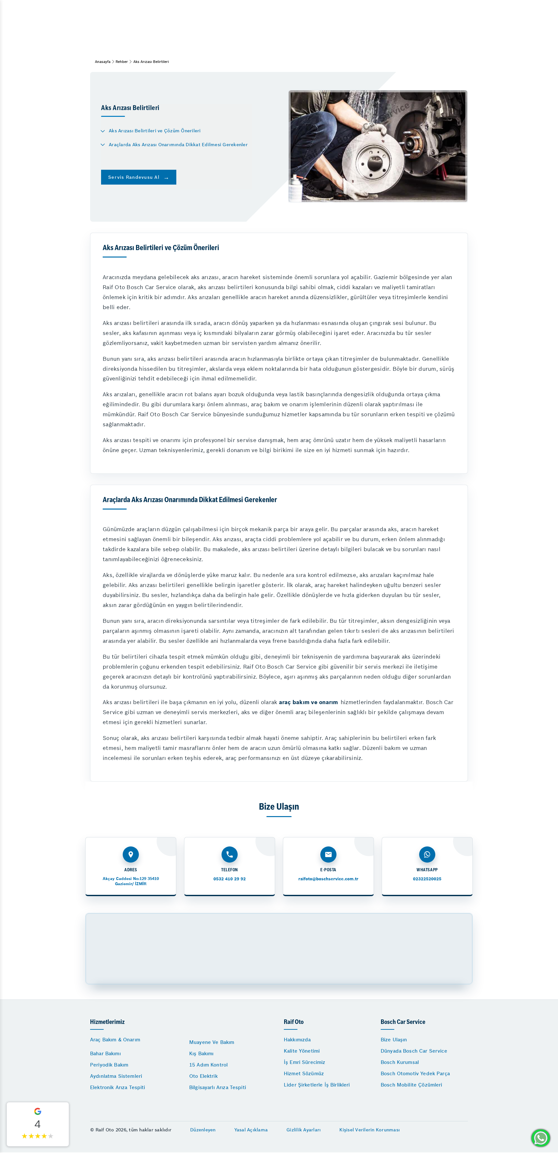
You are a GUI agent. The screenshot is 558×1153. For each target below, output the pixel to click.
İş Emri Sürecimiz (305, 1062)
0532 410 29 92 (229, 879)
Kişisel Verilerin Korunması (369, 1130)
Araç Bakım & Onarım (115, 1040)
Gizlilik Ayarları (303, 1130)
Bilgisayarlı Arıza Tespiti (217, 1087)
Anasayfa (102, 61)
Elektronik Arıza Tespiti (117, 1087)
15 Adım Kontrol (208, 1065)
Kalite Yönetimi (302, 1051)
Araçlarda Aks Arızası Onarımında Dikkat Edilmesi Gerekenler (178, 144)
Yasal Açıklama (251, 1130)
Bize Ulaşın (394, 1040)
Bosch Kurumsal (400, 1062)
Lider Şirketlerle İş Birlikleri (317, 1085)
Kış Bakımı (201, 1053)
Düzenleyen (203, 1130)
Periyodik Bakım (109, 1065)
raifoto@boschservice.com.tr (328, 879)
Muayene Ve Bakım (211, 1042)
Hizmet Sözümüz (304, 1073)
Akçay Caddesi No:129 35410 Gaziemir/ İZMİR (131, 881)
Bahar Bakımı (105, 1053)
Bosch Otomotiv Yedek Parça (415, 1073)
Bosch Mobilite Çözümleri (411, 1085)
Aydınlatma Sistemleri (116, 1076)
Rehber (122, 61)
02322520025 (427, 879)
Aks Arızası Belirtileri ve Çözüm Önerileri (155, 131)
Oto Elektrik (203, 1076)
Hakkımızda (297, 1040)
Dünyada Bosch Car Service (414, 1051)
